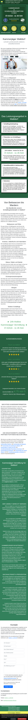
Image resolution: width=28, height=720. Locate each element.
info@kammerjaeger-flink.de (9, 700)
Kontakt (17, 3)
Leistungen (7, 3)
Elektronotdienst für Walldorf (14, 707)
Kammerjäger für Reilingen (7, 450)
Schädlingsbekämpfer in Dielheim (16, 452)
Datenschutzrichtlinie (15, 717)
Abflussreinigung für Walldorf (14, 710)
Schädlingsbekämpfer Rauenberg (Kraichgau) (11, 448)
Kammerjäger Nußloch (6, 444)
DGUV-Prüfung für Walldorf (14, 708)
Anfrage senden (8, 686)
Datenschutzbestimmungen (10, 678)
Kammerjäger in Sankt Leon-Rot (8, 447)
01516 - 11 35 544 (22, 102)
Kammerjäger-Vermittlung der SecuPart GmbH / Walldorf (14, 1)
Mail (16, 104)
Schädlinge (13, 3)
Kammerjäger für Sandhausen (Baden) (11, 445)
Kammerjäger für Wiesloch (20, 444)
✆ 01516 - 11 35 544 (14, 16)
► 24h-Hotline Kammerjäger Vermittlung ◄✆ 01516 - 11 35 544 (14, 325)
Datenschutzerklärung (6, 706)
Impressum (13, 706)
